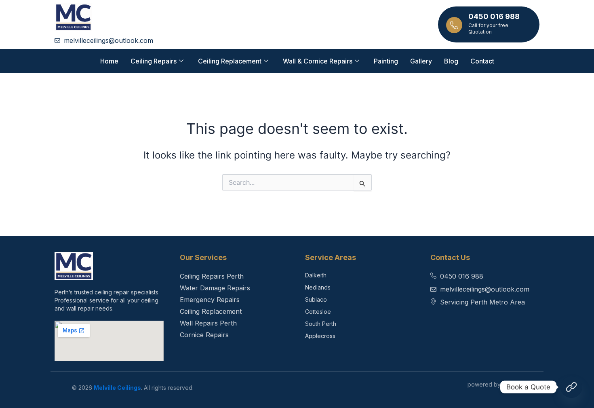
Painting (386, 61)
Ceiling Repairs (154, 61)
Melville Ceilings (117, 387)
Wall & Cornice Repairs (317, 61)
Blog (451, 61)
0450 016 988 (494, 16)
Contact (482, 61)
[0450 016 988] (454, 25)
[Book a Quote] (571, 387)
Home (109, 61)
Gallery (421, 61)
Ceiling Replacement (229, 61)
